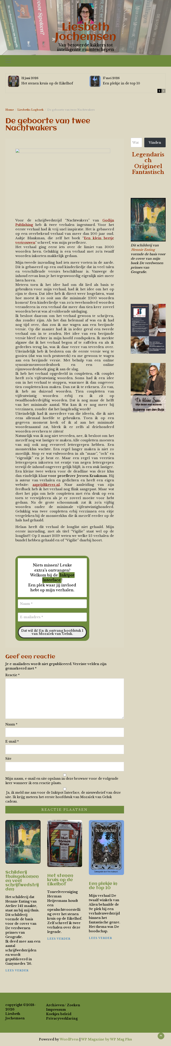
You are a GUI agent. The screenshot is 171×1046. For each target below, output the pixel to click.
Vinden (155, 143)
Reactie (12, 675)
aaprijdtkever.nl (46, 485)
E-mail (12, 741)
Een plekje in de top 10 (121, 83)
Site (8, 759)
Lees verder (16, 970)
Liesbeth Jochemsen (85, 32)
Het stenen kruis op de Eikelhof (47, 83)
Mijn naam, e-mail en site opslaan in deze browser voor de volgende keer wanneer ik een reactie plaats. (61, 781)
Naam (11, 724)
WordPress (69, 1039)
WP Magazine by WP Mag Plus (106, 1039)
